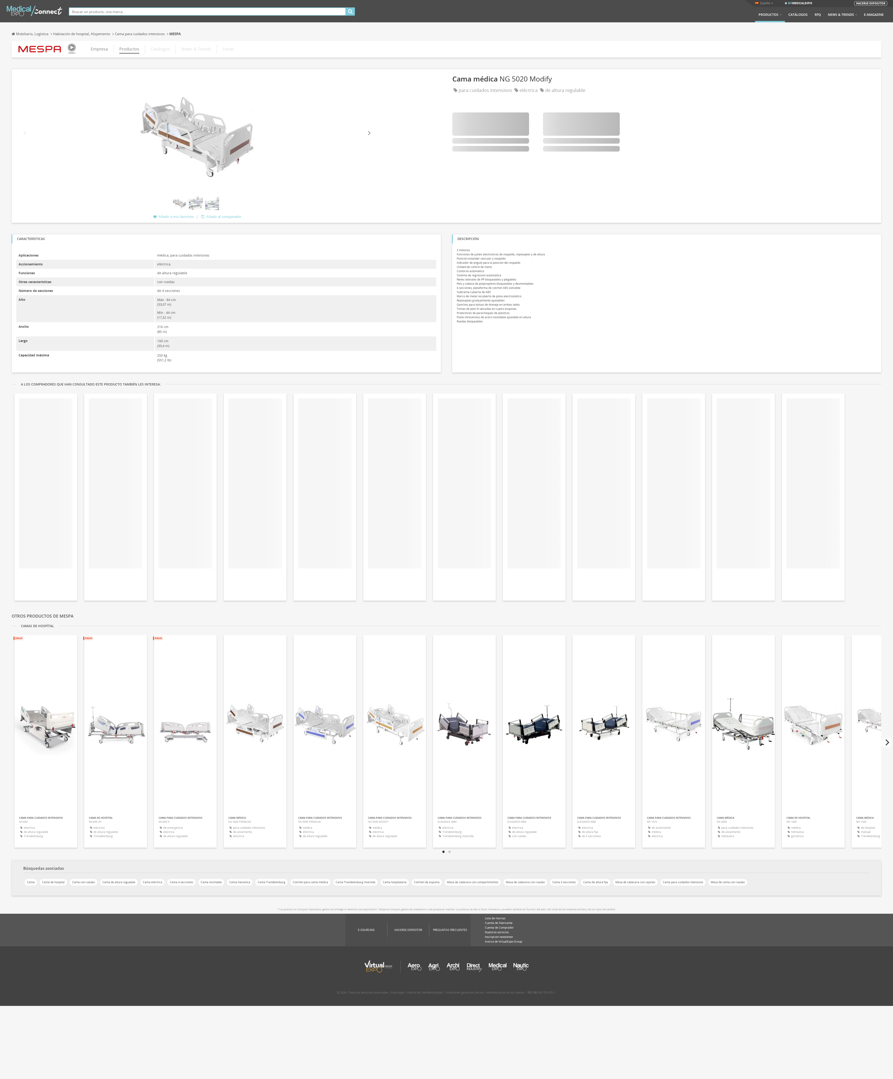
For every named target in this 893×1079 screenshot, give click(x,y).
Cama (31, 882)
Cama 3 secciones (564, 882)
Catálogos (798, 15)
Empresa (99, 49)
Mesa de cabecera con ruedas (525, 882)
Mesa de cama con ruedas (728, 882)
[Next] (368, 133)
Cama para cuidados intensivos (683, 882)
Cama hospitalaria (395, 882)
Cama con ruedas (83, 882)
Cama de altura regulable (118, 882)
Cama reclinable (211, 882)
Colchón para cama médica (310, 882)
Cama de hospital (53, 882)
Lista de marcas (495, 918)
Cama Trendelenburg (271, 882)
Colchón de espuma (427, 882)
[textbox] (207, 11)
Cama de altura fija (595, 882)
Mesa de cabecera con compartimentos (472, 882)
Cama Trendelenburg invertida (355, 882)
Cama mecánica (239, 882)
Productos (768, 15)
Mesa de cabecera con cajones (635, 882)
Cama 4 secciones (181, 882)
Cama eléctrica (152, 882)
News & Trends (841, 15)
